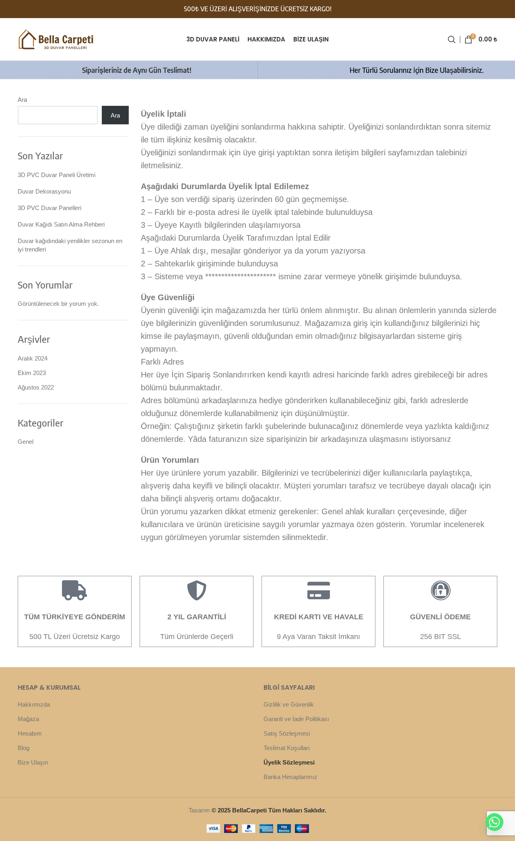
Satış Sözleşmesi (287, 733)
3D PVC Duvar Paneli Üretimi (56, 174)
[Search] (452, 39)
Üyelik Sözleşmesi (289, 762)
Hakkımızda (34, 704)
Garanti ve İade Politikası (296, 718)
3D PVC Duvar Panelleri (49, 207)
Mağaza (28, 718)
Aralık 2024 (32, 358)
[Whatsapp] (494, 822)
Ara (22, 99)
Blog (23, 747)
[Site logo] (56, 38)
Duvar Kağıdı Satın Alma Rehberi (61, 224)
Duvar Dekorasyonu (44, 191)
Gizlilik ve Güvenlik (289, 704)
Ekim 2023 (32, 372)
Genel (25, 441)
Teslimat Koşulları (287, 747)
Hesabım (30, 733)
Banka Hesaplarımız (290, 776)
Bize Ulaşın (33, 762)
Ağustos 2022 (36, 387)
